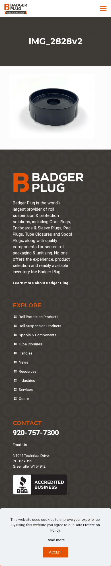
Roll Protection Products (38, 317)
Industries (27, 380)
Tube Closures (30, 344)
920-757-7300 (36, 433)
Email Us (20, 445)
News (23, 362)
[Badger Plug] (15, 8)
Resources (27, 371)
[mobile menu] (103, 8)
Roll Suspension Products (40, 326)
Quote (24, 399)
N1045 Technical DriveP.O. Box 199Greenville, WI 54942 (31, 460)
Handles (25, 353)
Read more (56, 540)
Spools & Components (37, 335)
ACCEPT (55, 552)
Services (26, 389)
